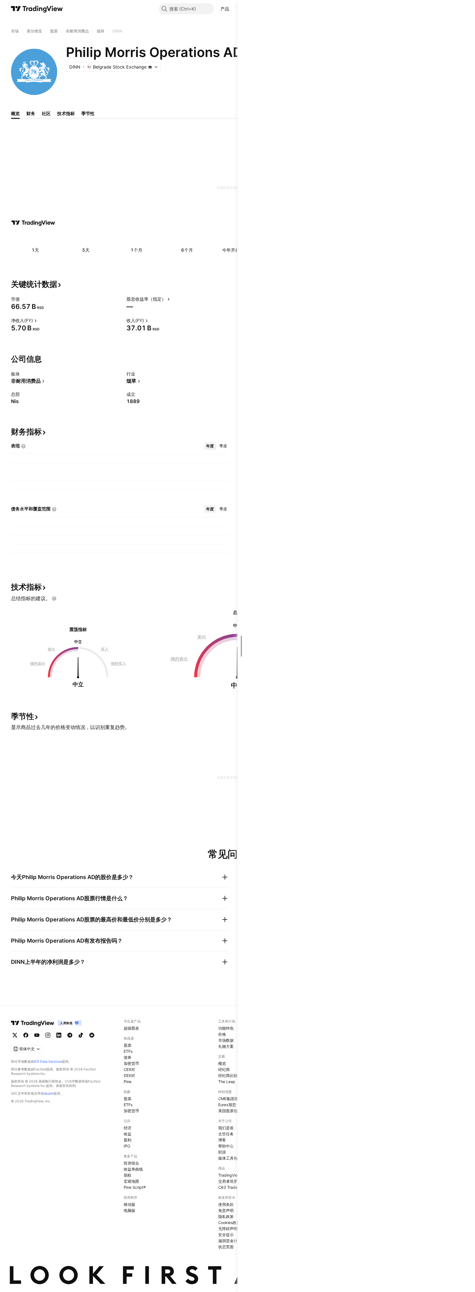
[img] (150, 66)
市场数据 (226, 1040)
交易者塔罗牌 (229, 1181)
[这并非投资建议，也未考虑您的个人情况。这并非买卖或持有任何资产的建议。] (54, 598)
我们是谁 (226, 1127)
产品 (225, 9)
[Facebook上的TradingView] (26, 1035)
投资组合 (131, 1163)
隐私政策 (226, 1216)
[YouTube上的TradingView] (37, 1035)
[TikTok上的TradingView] (81, 1035)
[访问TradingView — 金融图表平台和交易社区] (33, 223)
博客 (222, 1140)
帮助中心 (226, 1146)
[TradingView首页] (37, 9)
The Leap (226, 1081)
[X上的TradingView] (15, 1035)
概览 (222, 1063)
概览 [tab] (15, 113)
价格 (222, 1034)
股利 (127, 1140)
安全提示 (226, 1234)
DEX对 (129, 1075)
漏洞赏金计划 (229, 1240)
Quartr (49, 1093)
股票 (127, 1045)
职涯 (222, 1152)
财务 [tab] (30, 113)
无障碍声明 (228, 1228)
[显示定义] (23, 299)
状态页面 (226, 1246)
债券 (127, 1057)
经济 (127, 1127)
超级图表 (131, 1028)
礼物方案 (226, 1046)
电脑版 (129, 1210)
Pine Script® (135, 1187)
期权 (127, 1175)
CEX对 (129, 1069)
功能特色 (226, 1028)
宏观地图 (131, 1181)
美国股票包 (228, 1110)
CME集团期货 (230, 1098)
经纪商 (224, 1069)
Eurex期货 (227, 1104)
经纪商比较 (228, 1075)
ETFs (128, 1051)
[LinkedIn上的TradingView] (59, 1035)
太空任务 (226, 1133)
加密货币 (131, 1063)
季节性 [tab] (88, 113)
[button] (233, 8)
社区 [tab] (46, 113)
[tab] (210, 446)
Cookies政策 (229, 1222)
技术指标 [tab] (66, 113)
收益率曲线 (133, 1169)
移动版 (129, 1204)
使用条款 (226, 1204)
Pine (127, 1081)
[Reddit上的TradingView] (92, 1035)
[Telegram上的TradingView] (70, 1035)
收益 (127, 1133)
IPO (127, 1146)
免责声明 (226, 1210)
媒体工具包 (228, 1158)
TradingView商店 (233, 1175)
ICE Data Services (48, 1061)
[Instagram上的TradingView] (48, 1035)
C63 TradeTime (232, 1187)
